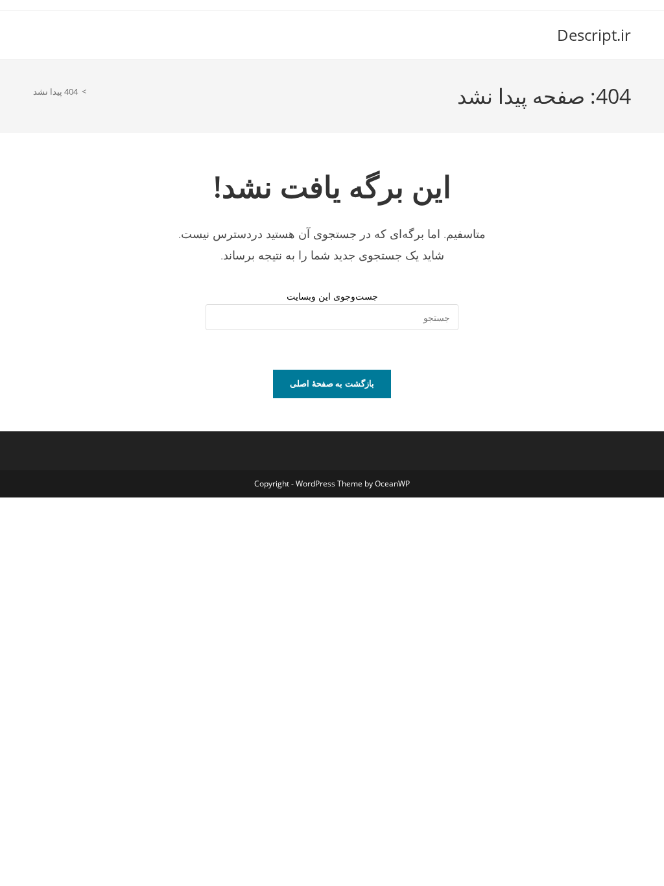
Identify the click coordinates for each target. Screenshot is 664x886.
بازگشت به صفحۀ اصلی (332, 383)
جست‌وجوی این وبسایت (332, 296)
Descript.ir (594, 34)
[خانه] (93, 91)
